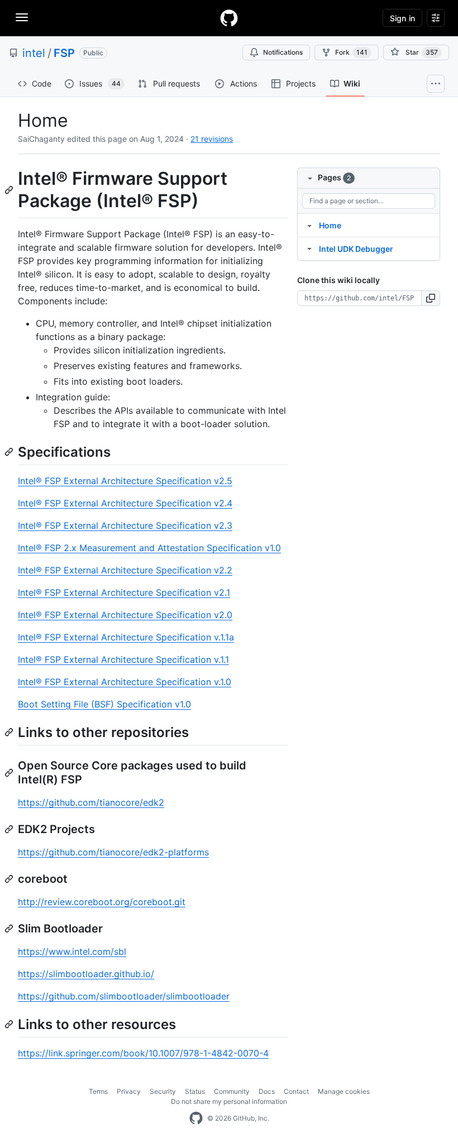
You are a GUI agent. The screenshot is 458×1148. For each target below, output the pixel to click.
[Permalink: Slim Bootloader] (10, 928)
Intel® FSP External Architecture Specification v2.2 (125, 570)
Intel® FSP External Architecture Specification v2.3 (125, 525)
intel (33, 53)
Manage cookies (344, 1091)
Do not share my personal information (229, 1101)
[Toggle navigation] (21, 17)
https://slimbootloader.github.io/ (86, 973)
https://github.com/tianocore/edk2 (91, 802)
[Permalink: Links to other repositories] (10, 732)
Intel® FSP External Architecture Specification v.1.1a (126, 637)
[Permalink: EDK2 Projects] (10, 829)
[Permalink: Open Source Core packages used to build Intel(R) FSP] (10, 773)
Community (232, 1091)
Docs (267, 1091)
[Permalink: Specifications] (10, 452)
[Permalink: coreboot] (10, 879)
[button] (431, 298)
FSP (64, 53)
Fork (351, 52)
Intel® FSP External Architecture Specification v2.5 (125, 480)
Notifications (283, 52)
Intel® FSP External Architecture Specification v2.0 (125, 614)
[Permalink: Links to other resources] (10, 1024)
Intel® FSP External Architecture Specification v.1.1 (123, 659)
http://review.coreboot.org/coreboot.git (101, 901)
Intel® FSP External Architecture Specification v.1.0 (124, 681)
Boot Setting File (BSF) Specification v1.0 (104, 704)
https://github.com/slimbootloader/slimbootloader (124, 996)
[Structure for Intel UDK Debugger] (309, 248)
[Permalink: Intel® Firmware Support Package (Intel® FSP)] (10, 190)
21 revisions (211, 139)
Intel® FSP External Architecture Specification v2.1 (124, 592)
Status (195, 1091)
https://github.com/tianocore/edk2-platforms (113, 852)
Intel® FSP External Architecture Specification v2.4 (125, 503)
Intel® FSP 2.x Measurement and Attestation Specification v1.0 (149, 547)
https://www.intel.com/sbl (72, 951)
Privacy (129, 1091)
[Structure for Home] (309, 225)
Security (163, 1091)
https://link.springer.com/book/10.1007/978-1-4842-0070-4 (143, 1053)
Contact (296, 1091)
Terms (98, 1091)
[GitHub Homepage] (196, 1118)
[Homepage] (229, 18)
